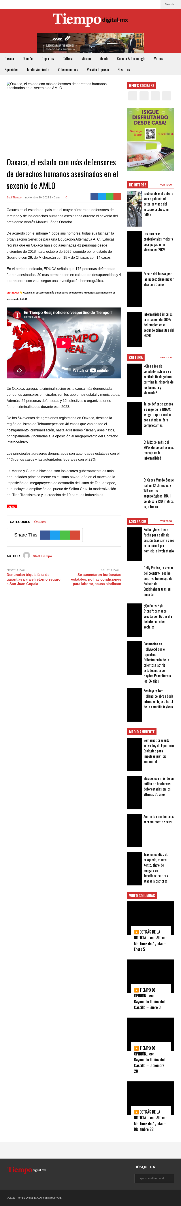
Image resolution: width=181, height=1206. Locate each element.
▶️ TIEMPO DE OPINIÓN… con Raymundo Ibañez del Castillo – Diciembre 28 (149, 1059)
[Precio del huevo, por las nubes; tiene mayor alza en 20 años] (134, 289)
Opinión (28, 58)
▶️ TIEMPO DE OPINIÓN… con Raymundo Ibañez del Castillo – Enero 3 (149, 998)
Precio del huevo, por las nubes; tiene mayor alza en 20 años (158, 279)
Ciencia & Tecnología (131, 58)
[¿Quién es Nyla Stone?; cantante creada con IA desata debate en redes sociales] (134, 620)
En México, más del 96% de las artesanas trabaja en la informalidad (158, 450)
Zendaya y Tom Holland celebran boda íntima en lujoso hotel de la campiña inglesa (158, 698)
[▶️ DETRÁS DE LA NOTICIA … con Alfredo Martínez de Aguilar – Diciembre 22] (150, 1098)
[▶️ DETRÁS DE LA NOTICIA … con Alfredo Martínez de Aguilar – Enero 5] (150, 918)
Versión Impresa (98, 69)
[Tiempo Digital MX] (90, 21)
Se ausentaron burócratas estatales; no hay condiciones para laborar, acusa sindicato (96, 579)
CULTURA (136, 357)
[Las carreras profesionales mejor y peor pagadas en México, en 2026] (134, 249)
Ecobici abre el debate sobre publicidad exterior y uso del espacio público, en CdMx (158, 204)
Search (170, 4)
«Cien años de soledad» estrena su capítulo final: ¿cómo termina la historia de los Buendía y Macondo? (158, 379)
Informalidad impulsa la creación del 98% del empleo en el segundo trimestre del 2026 (158, 324)
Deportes (47, 58)
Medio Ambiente (38, 69)
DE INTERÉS (138, 185)
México (86, 58)
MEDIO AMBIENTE (142, 731)
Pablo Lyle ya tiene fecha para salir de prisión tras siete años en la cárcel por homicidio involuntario (158, 540)
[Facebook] (133, 4)
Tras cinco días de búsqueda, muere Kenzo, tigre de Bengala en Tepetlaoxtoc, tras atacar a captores (155, 868)
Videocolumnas (68, 69)
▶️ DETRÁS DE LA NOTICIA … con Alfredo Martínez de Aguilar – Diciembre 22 (150, 1120)
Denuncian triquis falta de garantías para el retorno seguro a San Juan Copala (33, 579)
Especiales (11, 69)
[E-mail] (117, 196)
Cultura (68, 58)
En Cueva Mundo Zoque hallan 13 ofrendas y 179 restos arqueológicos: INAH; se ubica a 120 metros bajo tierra (158, 493)
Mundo (104, 58)
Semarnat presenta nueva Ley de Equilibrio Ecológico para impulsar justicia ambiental (158, 751)
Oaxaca (9, 58)
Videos (158, 58)
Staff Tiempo (14, 197)
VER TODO (166, 185)
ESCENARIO (137, 521)
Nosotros (124, 69)
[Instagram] (147, 4)
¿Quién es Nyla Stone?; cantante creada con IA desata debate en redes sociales (157, 616)
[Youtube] (154, 4)
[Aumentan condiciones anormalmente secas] (134, 830)
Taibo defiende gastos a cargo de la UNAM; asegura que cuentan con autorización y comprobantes (158, 414)
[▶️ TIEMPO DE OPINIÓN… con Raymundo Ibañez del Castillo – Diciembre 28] (150, 1034)
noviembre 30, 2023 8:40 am (42, 197)
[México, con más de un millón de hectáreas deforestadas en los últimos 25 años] (134, 792)
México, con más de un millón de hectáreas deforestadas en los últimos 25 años (158, 786)
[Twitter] (140, 4)
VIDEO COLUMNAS (142, 895)
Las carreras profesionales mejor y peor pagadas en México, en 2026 (158, 241)
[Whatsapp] (109, 196)
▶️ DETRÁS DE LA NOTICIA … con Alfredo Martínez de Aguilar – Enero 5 (150, 940)
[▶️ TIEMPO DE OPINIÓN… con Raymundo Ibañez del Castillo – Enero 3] (150, 976)
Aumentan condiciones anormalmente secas (158, 819)
